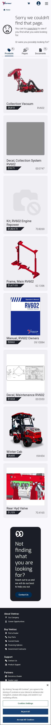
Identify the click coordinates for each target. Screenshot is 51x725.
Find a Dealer (13, 633)
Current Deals (13, 641)
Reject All (25, 712)
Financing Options (15, 645)
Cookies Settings (25, 703)
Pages (25, 53)
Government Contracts (17, 649)
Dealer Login (13, 680)
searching (32, 28)
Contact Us (12, 661)
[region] (25, 703)
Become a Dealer (15, 676)
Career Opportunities (16, 622)
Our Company (13, 618)
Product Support (14, 665)
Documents (40, 53)
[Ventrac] (7, 3)
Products (9, 53)
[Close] (47, 685)
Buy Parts (12, 637)
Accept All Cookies (25, 720)
